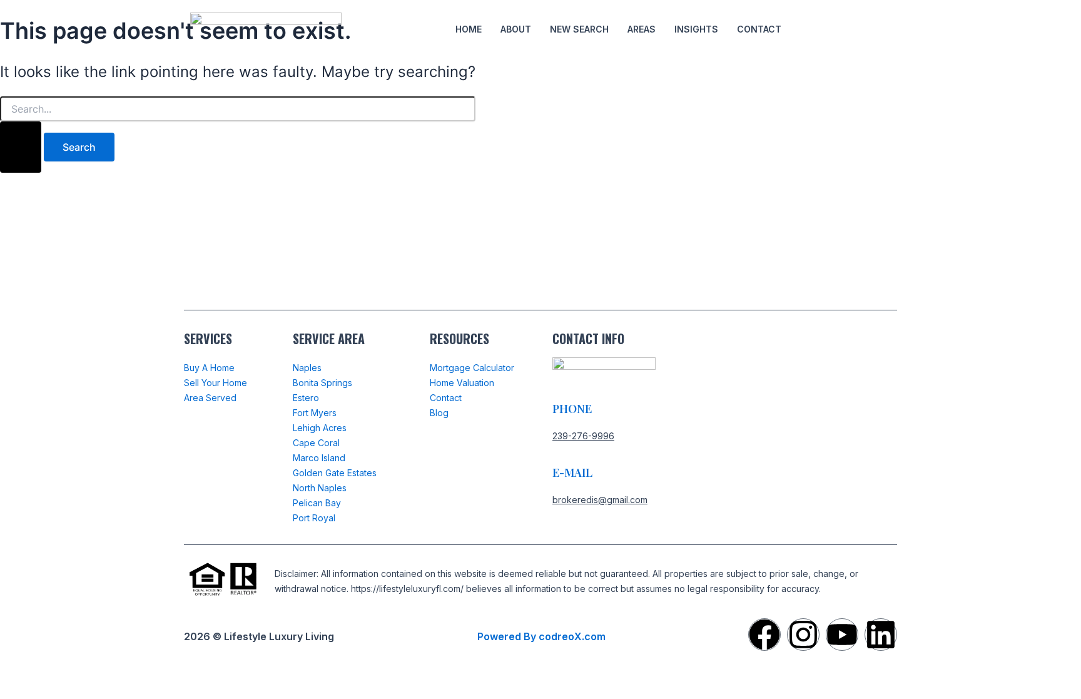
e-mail (572, 472)
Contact (759, 29)
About (515, 29)
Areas (641, 29)
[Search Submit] (20, 147)
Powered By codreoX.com (541, 636)
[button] (814, 29)
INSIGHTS (696, 29)
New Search (579, 29)
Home (468, 29)
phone (572, 408)
